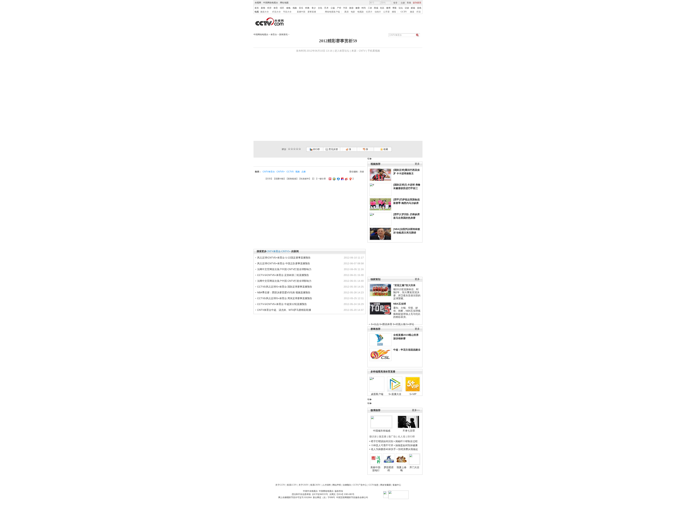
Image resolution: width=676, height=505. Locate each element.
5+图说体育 (386, 324)
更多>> (416, 410)
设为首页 (417, 2)
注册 (403, 3)
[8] (297, 149)
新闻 (263, 8)
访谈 (407, 8)
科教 (307, 8)
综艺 (282, 8)
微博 (388, 8)
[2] (289, 149)
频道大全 (264, 12)
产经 (339, 8)
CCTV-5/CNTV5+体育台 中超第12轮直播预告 (282, 304)
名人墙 (401, 436)
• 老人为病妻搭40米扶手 (382, 449)
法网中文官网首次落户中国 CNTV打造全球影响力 (284, 269)
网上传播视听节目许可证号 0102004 (295, 497)
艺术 (326, 8)
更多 (417, 164)
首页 (257, 8)
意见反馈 (333, 149)
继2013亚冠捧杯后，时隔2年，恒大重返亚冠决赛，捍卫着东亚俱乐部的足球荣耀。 (406, 294)
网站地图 (284, 2)
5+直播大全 (395, 394)
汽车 (345, 8)
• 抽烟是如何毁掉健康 (406, 445)
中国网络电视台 (270, 2)
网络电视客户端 (332, 12)
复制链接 (292, 178)
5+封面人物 (399, 324)
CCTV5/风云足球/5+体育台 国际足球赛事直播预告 (284, 286)
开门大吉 (414, 467)
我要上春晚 (401, 469)
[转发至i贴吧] (341, 178)
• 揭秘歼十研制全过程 (406, 441)
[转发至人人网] (338, 178)
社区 (382, 8)
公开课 (386, 12)
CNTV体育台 (269, 171)
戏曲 (295, 8)
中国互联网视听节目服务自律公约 (352, 497)
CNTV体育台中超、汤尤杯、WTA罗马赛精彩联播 (284, 309)
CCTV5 (290, 171)
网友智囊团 (385, 485)
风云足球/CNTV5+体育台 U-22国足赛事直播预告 (284, 257)
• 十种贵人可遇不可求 (381, 445)
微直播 (382, 436)
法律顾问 (347, 485)
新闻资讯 (283, 34)
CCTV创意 (373, 485)
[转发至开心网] (329, 178)
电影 (353, 12)
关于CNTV (304, 485)
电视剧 (360, 12)
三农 (370, 8)
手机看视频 (374, 50)
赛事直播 (312, 12)
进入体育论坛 (341, 50)
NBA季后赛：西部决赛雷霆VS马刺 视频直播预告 (283, 292)
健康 (357, 8)
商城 (376, 8)
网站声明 (336, 485)
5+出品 (375, 324)
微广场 (392, 436)
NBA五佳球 (399, 303)
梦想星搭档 (389, 469)
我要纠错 (279, 178)
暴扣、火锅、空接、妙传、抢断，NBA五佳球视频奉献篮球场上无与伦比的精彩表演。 (406, 312)
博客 (394, 8)
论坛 (401, 8)
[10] (299, 149)
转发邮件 (305, 178)
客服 (409, 2)
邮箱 (413, 8)
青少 (314, 8)
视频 (297, 171)
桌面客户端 (377, 394)
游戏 (419, 8)
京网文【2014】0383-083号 (341, 494)
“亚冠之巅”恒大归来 (404, 285)
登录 (395, 3)
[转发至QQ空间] (334, 178)
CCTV (404, 12)
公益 (333, 8)
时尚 (364, 8)
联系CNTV (315, 485)
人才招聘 (326, 485)
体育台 (274, 34)
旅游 (351, 8)
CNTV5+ (281, 171)
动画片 (378, 12)
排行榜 (316, 149)
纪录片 (369, 12)
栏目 (419, 12)
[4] (291, 149)
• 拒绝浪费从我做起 (407, 449)
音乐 (301, 8)
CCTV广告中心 (360, 485)
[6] (294, 149)
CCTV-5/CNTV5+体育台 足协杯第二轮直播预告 (283, 275)
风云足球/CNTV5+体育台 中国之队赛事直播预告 (283, 263)
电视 (257, 12)
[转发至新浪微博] (346, 178)
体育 (276, 8)
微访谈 (373, 436)
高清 (346, 12)
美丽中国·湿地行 (375, 469)
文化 (320, 8)
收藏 (385, 149)
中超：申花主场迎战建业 (406, 349)
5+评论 (410, 324)
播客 (394, 12)
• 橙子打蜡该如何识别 (381, 441)
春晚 (288, 8)
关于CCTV (280, 485)
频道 (412, 12)
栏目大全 (276, 12)
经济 (269, 8)
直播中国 (301, 12)
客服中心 (397, 485)
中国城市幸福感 (381, 430)
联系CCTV (292, 485)
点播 (303, 171)
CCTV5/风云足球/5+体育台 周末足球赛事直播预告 (284, 298)
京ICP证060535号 (320, 494)
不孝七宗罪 (409, 430)
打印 (269, 178)
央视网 (258, 2)
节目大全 (287, 12)
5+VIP (413, 394)
